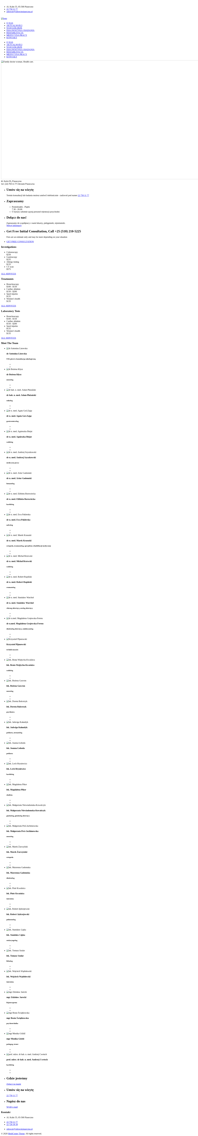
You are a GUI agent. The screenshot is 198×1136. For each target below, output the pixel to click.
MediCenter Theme (16, 1133)
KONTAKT (11, 37)
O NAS (9, 23)
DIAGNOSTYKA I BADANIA (20, 30)
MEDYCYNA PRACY (16, 35)
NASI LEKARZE (14, 28)
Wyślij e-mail (12, 1107)
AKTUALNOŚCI (14, 25)
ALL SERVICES (8, 274)
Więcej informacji (13, 225)
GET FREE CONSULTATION (20, 241)
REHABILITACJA (14, 33)
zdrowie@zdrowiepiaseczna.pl (19, 11)
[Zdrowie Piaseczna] (4, 18)
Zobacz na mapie (13, 1084)
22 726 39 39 (12, 1124)
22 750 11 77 (12, 9)
